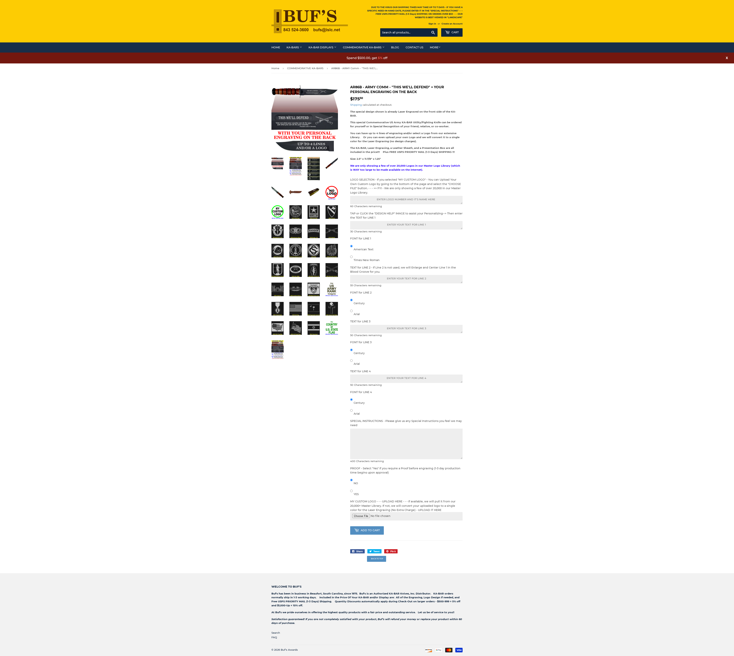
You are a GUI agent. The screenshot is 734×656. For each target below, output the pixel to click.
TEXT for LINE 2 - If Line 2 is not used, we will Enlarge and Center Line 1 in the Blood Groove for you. (403, 269)
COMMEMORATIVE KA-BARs (362, 47)
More (434, 47)
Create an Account (452, 23)
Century (359, 303)
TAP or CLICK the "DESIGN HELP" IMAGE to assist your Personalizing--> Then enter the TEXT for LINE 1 (406, 215)
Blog (395, 47)
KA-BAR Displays (321, 47)
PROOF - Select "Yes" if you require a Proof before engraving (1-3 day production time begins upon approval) (405, 470)
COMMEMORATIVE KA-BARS (305, 68)
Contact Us (414, 47)
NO (356, 483)
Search (275, 632)
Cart (455, 32)
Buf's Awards (289, 649)
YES (356, 494)
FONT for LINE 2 (361, 292)
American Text (363, 249)
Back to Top (377, 559)
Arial (357, 314)
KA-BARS (293, 47)
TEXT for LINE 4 (360, 371)
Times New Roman (367, 260)
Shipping (356, 104)
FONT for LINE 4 (361, 392)
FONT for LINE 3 (361, 342)
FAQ (274, 637)
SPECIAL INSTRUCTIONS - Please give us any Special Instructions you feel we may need (406, 423)
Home (275, 47)
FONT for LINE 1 (360, 238)
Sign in (432, 23)
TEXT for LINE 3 (360, 321)
